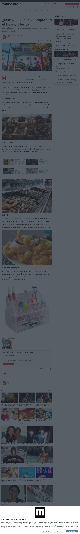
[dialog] (40, 520)
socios (10, 521)
